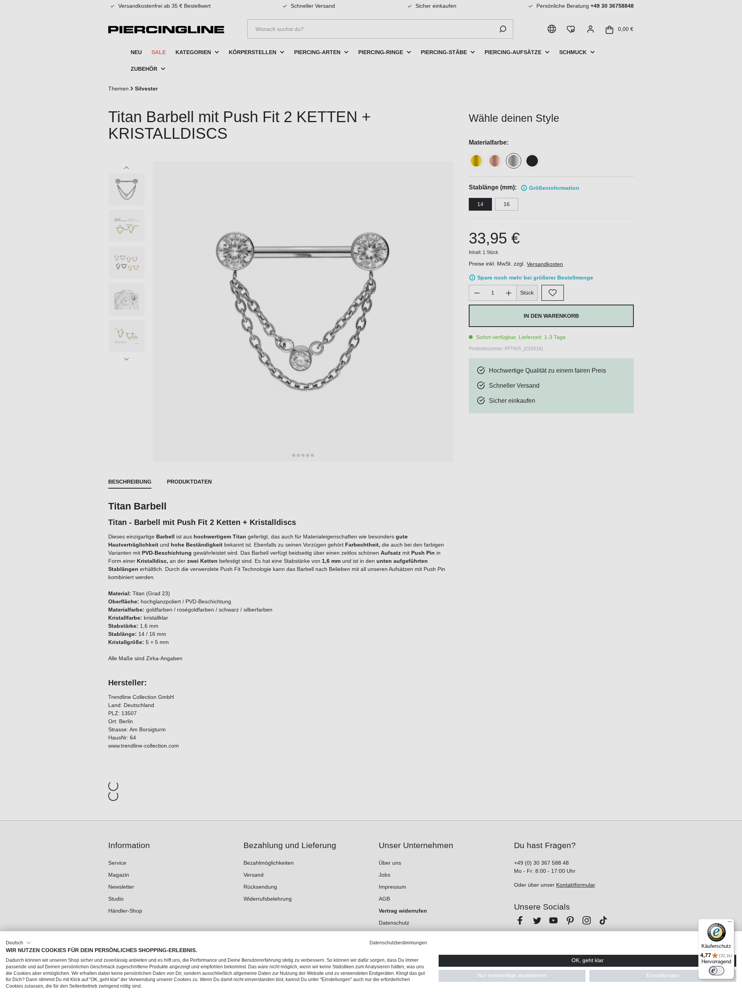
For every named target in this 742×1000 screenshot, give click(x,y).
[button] (18, 943)
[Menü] (729, 923)
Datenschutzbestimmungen (398, 942)
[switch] (716, 970)
